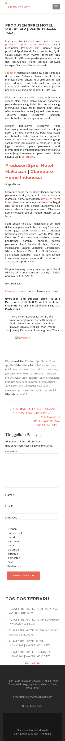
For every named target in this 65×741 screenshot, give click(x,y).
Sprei (52, 361)
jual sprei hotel (49, 369)
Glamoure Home (15, 291)
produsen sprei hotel (16, 381)
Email (9, 506)
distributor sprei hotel (43, 365)
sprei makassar (25, 389)
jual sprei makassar (28, 377)
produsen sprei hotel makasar (27, 44)
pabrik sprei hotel (49, 377)
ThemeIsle (45, 733)
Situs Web (11, 517)
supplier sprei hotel (45, 389)
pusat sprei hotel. (37, 381)
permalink (21, 394)
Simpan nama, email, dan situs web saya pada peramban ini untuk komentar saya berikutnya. (15, 547)
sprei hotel (28, 156)
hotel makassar (20, 369)
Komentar (12, 451)
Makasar (10, 72)
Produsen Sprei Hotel (36, 361)
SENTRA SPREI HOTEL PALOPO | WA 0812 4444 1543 (46, 421)
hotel (8, 369)
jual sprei (35, 369)
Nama (9, 494)
